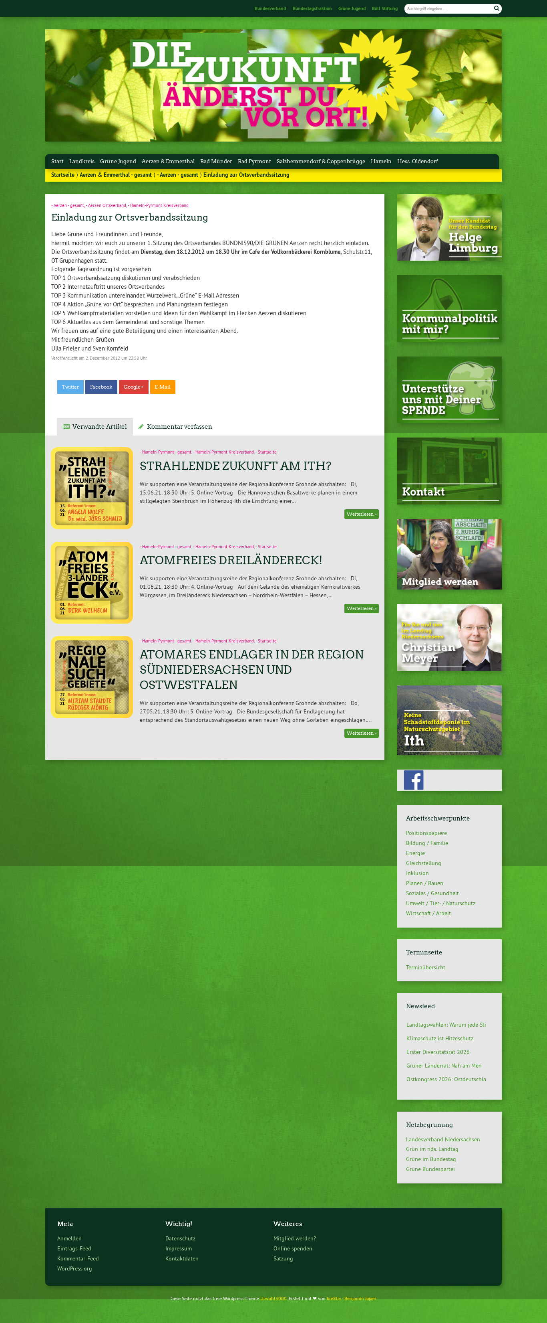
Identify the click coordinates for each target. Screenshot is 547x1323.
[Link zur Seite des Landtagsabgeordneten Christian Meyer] (449, 669)
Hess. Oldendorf (417, 161)
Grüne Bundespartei (430, 1169)
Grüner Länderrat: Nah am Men (444, 1052)
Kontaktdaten (182, 1258)
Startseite (62, 174)
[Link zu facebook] (449, 788)
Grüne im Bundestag (431, 1159)
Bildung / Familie (427, 843)
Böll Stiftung (385, 8)
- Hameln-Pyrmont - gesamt (165, 452)
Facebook (101, 387)
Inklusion (417, 873)
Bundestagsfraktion (312, 8)
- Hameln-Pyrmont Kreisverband (158, 205)
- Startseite (266, 452)
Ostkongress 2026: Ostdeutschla (446, 1065)
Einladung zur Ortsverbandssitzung (129, 217)
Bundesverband (270, 8)
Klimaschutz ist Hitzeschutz (439, 1024)
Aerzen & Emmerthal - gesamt (116, 174)
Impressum (178, 1248)
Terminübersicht (425, 967)
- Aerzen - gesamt (177, 174)
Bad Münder (216, 161)
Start (57, 161)
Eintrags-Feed (74, 1248)
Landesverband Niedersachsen (443, 1139)
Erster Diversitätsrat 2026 (438, 1038)
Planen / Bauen (424, 883)
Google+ (134, 387)
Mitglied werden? (295, 1238)
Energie (415, 853)
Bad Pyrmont (254, 161)
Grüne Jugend (352, 8)
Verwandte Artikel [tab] (99, 426)
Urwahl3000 (273, 1298)
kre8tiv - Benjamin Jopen (351, 1298)
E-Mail (163, 387)
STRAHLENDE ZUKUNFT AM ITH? (236, 466)
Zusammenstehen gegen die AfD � (449, 1079)
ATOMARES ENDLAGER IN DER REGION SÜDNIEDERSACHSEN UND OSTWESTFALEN (252, 670)
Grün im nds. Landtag (432, 1149)
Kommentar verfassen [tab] (179, 426)
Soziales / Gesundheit (432, 893)
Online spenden (293, 1248)
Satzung (283, 1258)
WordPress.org (74, 1268)
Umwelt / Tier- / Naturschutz (440, 903)
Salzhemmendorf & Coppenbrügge (321, 161)
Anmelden (69, 1238)
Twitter (70, 387)
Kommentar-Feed (78, 1258)
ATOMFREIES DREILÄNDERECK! (231, 560)
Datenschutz (180, 1238)
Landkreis (82, 161)
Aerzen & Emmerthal (168, 161)
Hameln (381, 161)
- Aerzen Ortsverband (106, 205)
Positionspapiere (426, 833)
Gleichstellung (423, 863)
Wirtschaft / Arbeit (428, 913)
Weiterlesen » (362, 514)
